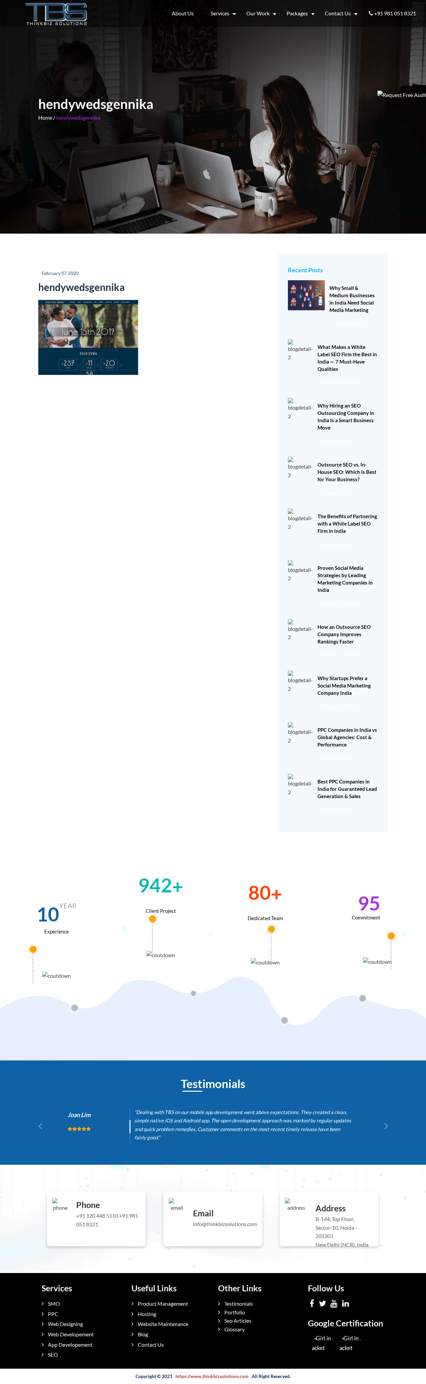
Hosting (146, 1314)
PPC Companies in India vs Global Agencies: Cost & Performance (347, 737)
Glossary (234, 1329)
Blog (142, 1334)
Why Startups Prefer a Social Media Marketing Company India (344, 685)
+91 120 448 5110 (97, 1215)
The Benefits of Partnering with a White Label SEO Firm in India (347, 523)
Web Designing (65, 1324)
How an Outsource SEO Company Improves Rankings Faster (344, 634)
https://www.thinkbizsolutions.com (212, 1376)
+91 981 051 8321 (395, 13)
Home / (46, 117)
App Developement (70, 1344)
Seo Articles (237, 1320)
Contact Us (338, 13)
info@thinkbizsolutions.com (225, 1224)
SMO (53, 1303)
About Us (183, 13)
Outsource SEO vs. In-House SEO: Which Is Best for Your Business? (347, 472)
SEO (52, 1354)
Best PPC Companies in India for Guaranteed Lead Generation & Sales (347, 788)
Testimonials (238, 1303)
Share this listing (57, 379)
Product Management (162, 1303)
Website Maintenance (162, 1324)
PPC (52, 1314)
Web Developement (70, 1334)
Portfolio (234, 1312)
